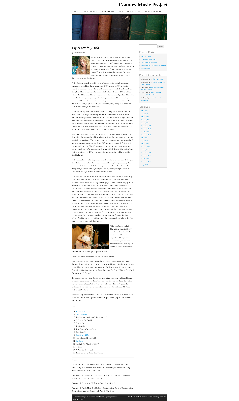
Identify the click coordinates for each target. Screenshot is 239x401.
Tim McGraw (81, 311)
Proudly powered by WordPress (137, 397)
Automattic (162, 397)
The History (91, 12)
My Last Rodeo (146, 56)
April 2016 (144, 114)
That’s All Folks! (158, 79)
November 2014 (146, 156)
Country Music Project (143, 4)
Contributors (153, 12)
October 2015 (145, 132)
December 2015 (146, 126)
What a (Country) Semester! (149, 62)
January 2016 (145, 123)
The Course (134, 12)
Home (77, 12)
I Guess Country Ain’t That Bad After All (153, 65)
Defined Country (146, 68)
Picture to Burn (81, 314)
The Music (108, 12)
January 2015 (145, 150)
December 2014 (146, 153)
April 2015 (144, 141)
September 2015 (146, 135)
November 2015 (146, 129)
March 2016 (145, 117)
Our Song (79, 341)
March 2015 (145, 144)
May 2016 (144, 111)
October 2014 (145, 159)
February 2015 (145, 147)
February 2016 (145, 120)
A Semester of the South (148, 59)
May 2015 (144, 138)
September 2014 (146, 162)
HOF (121, 12)
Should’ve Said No (82, 335)
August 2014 (145, 165)
